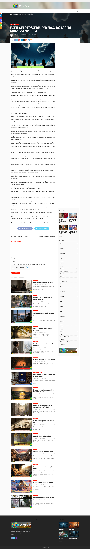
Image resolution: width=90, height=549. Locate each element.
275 (54, 409)
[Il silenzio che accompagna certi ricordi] (21, 532)
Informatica (68, 291)
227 (54, 361)
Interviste (57, 11)
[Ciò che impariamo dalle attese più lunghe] (21, 470)
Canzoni (68, 256)
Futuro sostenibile (68, 281)
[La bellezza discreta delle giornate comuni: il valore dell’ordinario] (21, 409)
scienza (49, 222)
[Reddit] (1, 13)
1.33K (54, 347)
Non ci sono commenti (33, 34)
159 (54, 470)
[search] (77, 11)
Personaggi (68, 316)
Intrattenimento (49, 11)
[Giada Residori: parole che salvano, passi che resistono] (63, 227)
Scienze (68, 326)
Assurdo (12, 24)
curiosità (20, 222)
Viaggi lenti (68, 344)
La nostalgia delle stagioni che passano (43, 498)
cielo (15, 222)
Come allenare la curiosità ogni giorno (43, 482)
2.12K (54, 484)
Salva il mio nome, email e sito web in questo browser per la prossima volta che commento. (30, 264)
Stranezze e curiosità (68, 336)
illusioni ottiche (33, 222)
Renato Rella (36, 378)
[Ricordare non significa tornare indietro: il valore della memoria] (21, 393)
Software (68, 331)
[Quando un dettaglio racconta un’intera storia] (21, 424)
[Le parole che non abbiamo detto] (21, 439)
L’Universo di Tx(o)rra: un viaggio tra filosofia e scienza (73, 232)
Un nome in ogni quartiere (68, 341)
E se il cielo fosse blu (26, 222)
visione (53, 222)
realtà (47, 222)
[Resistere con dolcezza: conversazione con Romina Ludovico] (63, 215)
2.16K (54, 499)
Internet (42, 11)
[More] (1, 27)
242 (54, 530)
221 (54, 438)
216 (54, 453)
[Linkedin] (1, 15)
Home (12, 11)
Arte (68, 243)
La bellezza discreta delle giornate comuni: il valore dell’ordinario (42, 406)
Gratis (70, 11)
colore (17, 222)
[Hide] (0, 30)
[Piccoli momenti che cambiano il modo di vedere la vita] (21, 516)
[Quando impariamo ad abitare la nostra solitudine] (21, 347)
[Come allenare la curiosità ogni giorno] (21, 486)
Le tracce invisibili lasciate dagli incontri (44, 359)
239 (54, 393)
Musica (68, 309)
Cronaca (68, 276)
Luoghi (68, 304)
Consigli (68, 266)
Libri (41, 372)
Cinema (68, 258)
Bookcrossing (29, 11)
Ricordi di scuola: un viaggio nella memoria (19, 236)
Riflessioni (16, 24)
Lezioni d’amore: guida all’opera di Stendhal (46, 236)
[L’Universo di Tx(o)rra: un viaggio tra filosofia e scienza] (73, 227)
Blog (13, 14)
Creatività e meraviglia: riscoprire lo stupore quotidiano (42, 298)
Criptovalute (68, 273)
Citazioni (68, 261)
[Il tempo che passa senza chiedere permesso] (21, 332)
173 (54, 378)
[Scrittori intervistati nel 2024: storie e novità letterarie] (73, 215)
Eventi (68, 278)
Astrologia (68, 248)
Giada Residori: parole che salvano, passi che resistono (63, 232)
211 (54, 547)
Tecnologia (64, 11)
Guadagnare (68, 288)
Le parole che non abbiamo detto (42, 436)
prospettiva (43, 222)
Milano (35, 11)
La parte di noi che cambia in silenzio (43, 282)
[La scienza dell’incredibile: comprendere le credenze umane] (21, 378)
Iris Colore (36, 301)
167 (54, 332)
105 (54, 301)
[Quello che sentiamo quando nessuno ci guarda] (21, 316)
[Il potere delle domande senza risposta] (21, 455)
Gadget (68, 283)
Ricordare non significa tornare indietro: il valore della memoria (44, 391)
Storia (68, 334)
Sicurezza (68, 329)
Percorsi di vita (68, 314)
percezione (38, 222)
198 (54, 516)
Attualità (68, 251)
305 (54, 424)
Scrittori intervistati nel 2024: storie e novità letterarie (73, 220)
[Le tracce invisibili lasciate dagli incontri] (21, 363)
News (68, 311)
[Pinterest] (1, 18)
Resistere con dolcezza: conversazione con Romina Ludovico (62, 221)
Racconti (22, 11)
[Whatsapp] (1, 25)
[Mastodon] (1, 20)
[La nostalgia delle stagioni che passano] (21, 501)
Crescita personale (68, 271)
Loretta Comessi (17, 34)
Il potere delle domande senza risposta (43, 451)
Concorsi (68, 263)
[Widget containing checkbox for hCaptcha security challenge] (20, 267)
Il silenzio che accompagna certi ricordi (43, 528)
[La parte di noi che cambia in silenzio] (21, 286)
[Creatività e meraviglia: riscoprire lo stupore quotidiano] (21, 301)
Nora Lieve (36, 284)
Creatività (35, 295)
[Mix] (1, 23)
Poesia (17, 11)
